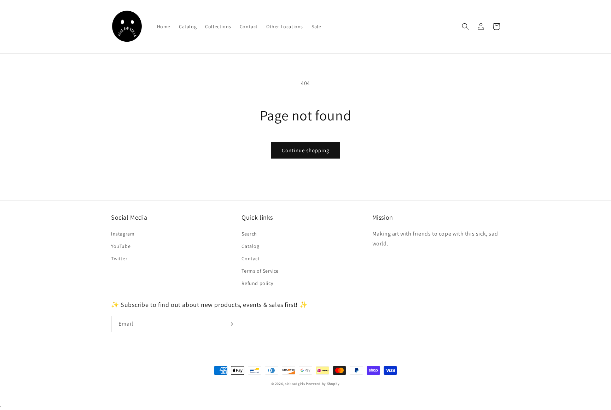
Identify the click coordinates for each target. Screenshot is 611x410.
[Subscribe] (230, 324)
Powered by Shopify (323, 383)
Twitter (119, 258)
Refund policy (257, 283)
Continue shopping (306, 150)
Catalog (250, 246)
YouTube (120, 246)
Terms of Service (260, 271)
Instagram (122, 234)
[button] (465, 26)
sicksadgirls (295, 383)
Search (249, 234)
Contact (251, 258)
